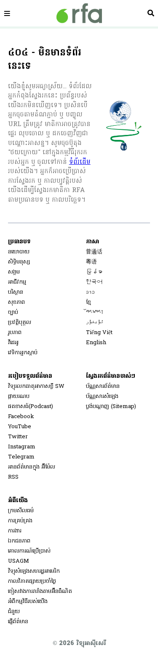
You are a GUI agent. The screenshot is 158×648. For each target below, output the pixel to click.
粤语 (91, 262)
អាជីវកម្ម (17, 282)
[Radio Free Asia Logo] (79, 13)
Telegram (21, 457)
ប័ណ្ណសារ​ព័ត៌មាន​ (103, 386)
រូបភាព (14, 333)
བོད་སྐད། (95, 312)
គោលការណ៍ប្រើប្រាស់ (29, 551)
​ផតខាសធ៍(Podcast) (30, 407)
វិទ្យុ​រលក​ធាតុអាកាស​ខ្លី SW (36, 386)
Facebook (21, 417)
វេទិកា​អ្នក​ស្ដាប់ (22, 353)
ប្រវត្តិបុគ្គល (19, 323)
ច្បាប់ (13, 312)
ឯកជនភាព (19, 541)
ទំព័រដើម (80, 162)
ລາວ (90, 292)
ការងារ (14, 531)
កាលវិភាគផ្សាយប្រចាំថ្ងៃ (32, 581)
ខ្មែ (88, 302)
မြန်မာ (94, 272)
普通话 (94, 252)
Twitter (18, 437)
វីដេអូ (13, 343)
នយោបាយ (18, 252)
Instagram (21, 447)
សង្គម (14, 272)
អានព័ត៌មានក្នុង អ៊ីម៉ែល (31, 467)
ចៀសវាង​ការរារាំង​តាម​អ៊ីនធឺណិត (40, 591)
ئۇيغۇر (95, 323)
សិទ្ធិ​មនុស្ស (19, 262)
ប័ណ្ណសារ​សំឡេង (102, 396)
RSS (13, 477)
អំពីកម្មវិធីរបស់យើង (28, 602)
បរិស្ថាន (15, 292)
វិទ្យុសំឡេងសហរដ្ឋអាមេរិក (34, 571)
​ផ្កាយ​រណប (18, 396)
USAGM (18, 561)
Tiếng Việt (99, 333)
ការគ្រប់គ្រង (20, 521)
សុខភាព (16, 302)
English (96, 343)
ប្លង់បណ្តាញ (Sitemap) (111, 407)
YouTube (19, 427)
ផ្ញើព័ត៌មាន (18, 622)
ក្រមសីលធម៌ (21, 511)
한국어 (94, 282)
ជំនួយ (14, 612)
